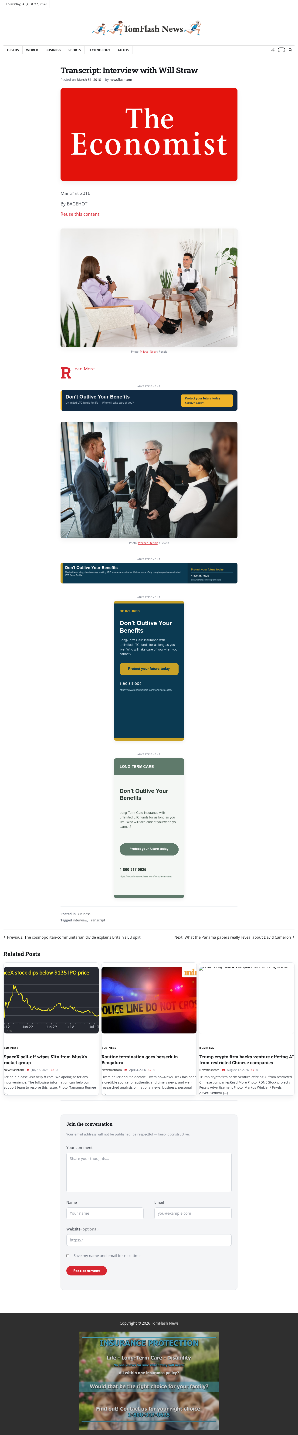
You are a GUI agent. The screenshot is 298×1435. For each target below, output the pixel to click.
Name (71, 1202)
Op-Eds (13, 50)
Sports (74, 50)
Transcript (97, 920)
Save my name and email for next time (107, 1255)
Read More (85, 369)
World (32, 50)
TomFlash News (165, 1323)
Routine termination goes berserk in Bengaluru (140, 1059)
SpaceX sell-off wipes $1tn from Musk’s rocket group (45, 1059)
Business (53, 50)
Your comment (79, 1147)
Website (82, 1229)
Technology (99, 50)
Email (159, 1202)
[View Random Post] (272, 49)
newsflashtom (121, 79)
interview (80, 920)
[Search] (290, 49)
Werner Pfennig (148, 543)
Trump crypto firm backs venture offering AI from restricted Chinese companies (246, 1059)
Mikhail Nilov (148, 352)
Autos (123, 50)
